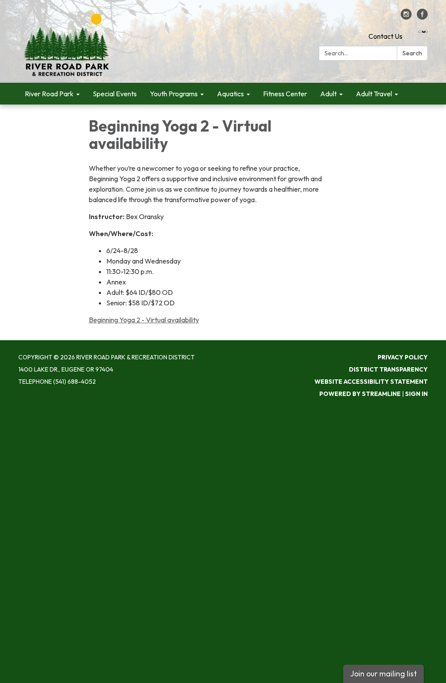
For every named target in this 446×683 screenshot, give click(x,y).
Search (412, 53)
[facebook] (422, 17)
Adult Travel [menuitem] (374, 93)
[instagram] (406, 17)
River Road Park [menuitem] (49, 93)
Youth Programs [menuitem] (174, 93)
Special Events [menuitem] (115, 93)
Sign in (416, 394)
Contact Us (385, 36)
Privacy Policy (403, 357)
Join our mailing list (383, 674)
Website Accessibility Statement (371, 381)
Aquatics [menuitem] (230, 93)
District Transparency (388, 369)
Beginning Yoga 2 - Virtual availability (144, 319)
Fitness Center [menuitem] (285, 93)
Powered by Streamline (360, 394)
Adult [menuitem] (328, 93)
